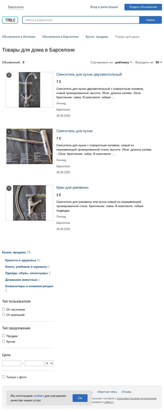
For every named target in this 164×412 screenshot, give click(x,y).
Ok (80, 398)
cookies (39, 395)
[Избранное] (82, 7)
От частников (15, 309)
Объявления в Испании (18, 36)
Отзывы (126, 391)
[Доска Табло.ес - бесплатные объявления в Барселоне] (10, 18)
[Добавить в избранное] (156, 74)
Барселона (15, 7)
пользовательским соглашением (136, 398)
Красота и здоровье (20, 260)
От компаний (15, 314)
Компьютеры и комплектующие (29, 286)
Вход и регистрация (104, 7)
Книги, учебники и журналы (26, 266)
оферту (108, 402)
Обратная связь (107, 391)
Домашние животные (21, 279)
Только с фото (16, 377)
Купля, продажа (14, 252)
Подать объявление (143, 7)
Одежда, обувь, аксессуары (26, 273)
